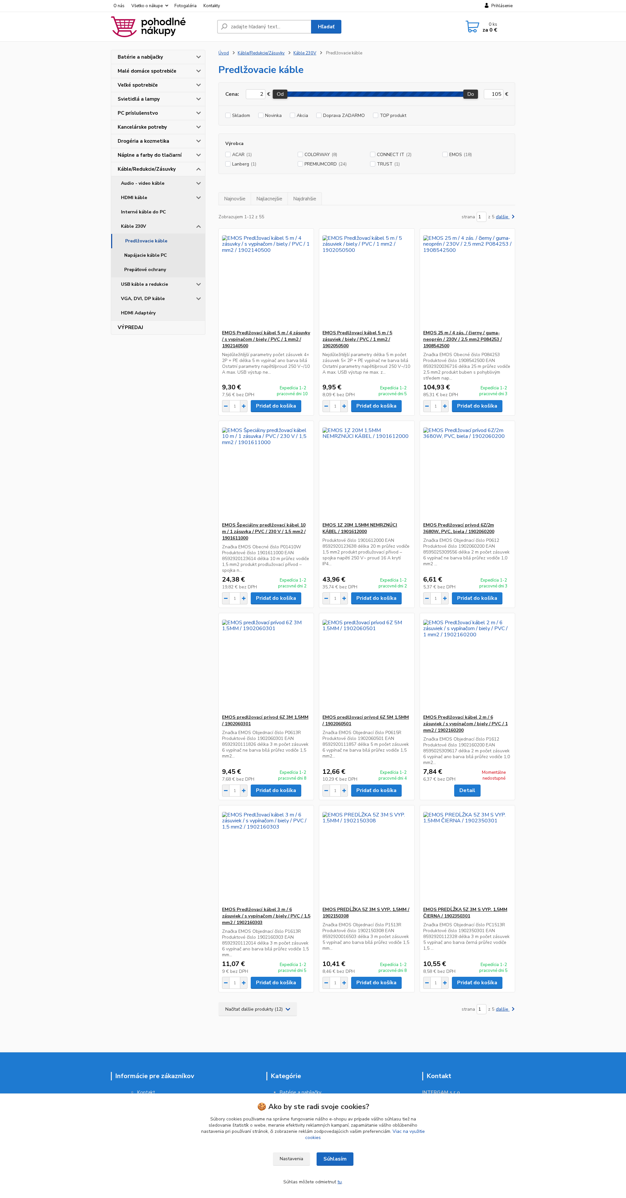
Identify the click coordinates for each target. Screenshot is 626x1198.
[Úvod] (161, 26)
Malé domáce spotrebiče (147, 71)
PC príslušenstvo (138, 113)
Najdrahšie (304, 198)
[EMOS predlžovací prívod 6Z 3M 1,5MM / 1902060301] (266, 663)
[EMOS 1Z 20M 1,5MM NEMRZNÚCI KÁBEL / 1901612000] (366, 471)
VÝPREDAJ (130, 327)
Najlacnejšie (269, 198)
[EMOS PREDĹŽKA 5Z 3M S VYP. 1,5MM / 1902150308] (366, 856)
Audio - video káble (142, 183)
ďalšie (503, 217)
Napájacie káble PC (145, 255)
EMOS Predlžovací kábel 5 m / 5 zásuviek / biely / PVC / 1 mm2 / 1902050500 (357, 339)
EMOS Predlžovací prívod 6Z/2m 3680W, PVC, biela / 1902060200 (458, 528)
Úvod (223, 53)
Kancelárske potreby (142, 127)
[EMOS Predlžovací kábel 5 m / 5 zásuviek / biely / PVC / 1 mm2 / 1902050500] (366, 279)
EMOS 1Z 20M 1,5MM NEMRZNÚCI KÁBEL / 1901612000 (359, 528)
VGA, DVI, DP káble (143, 299)
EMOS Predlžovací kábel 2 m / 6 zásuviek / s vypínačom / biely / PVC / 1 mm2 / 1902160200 (465, 723)
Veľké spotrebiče (138, 85)
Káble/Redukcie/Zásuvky (147, 169)
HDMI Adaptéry (138, 313)
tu (339, 1182)
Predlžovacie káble (146, 241)
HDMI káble (134, 198)
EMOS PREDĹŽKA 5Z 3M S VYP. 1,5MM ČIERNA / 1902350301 (465, 912)
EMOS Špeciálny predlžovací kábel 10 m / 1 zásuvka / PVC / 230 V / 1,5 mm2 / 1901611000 (264, 531)
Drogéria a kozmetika (143, 141)
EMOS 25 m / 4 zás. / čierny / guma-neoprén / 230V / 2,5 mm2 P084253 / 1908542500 (462, 339)
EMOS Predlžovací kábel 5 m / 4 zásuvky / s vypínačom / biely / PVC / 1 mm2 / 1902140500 (266, 339)
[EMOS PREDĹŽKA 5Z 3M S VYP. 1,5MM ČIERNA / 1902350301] (467, 856)
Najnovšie (235, 198)
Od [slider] (279, 94)
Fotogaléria (185, 6)
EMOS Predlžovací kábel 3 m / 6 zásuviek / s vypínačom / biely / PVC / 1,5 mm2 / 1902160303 (266, 916)
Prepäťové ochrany (145, 270)
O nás (119, 6)
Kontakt (146, 1092)
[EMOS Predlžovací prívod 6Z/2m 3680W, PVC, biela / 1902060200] (467, 471)
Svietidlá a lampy (139, 99)
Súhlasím (335, 1158)
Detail (467, 790)
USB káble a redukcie (144, 284)
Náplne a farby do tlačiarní (150, 155)
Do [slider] (470, 94)
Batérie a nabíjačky (140, 57)
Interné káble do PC (143, 212)
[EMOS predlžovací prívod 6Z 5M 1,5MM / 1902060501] (366, 663)
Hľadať (326, 26)
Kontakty (211, 6)
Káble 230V (133, 226)
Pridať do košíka (276, 406)
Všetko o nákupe (147, 6)
